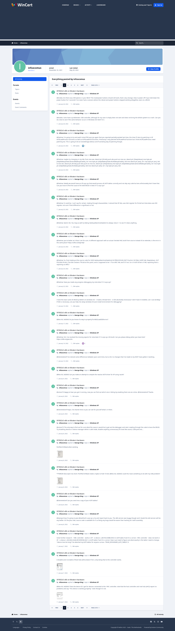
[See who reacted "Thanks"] (83, 343)
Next (82, 85)
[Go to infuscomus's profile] (53, 92)
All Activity (18, 79)
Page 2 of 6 (94, 85)
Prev (56, 85)
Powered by (153, 627)
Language (16, 627)
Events (17, 103)
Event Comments (21, 107)
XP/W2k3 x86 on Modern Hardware (70, 91)
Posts (17, 93)
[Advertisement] (87, 25)
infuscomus (63, 94)
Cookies (44, 627)
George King (79, 94)
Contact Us (36, 627)
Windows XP (94, 94)
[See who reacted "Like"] (83, 146)
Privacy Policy (27, 627)
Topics (17, 89)
